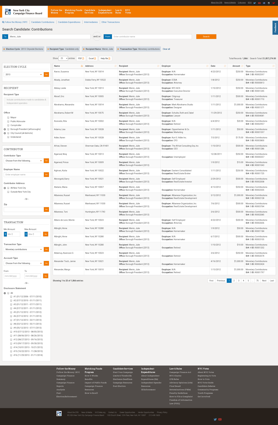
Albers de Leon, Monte (64, 220)
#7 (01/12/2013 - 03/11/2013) (27, 320)
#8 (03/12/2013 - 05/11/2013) (27, 324)
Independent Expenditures (105, 11)
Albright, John (60, 245)
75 (257, 280)
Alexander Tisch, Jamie (65, 261)
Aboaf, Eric (59, 96)
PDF (80, 58)
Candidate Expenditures (69, 22)
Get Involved (204, 396)
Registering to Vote (207, 376)
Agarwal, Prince (61, 162)
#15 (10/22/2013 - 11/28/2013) (28, 351)
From (6, 271)
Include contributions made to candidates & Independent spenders (26, 101)
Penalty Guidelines (178, 393)
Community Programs (208, 389)
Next (264, 280)
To (25, 271)
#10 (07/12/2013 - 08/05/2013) (28, 332)
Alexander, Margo (62, 269)
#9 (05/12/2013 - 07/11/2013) (27, 328)
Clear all (166, 49)
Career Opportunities (127, 412)
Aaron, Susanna (61, 71)
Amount (236, 66)
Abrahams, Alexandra (64, 104)
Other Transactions (110, 22)
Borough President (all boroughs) (26, 129)
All (12, 293)
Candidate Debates (206, 386)
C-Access (242, 3)
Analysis (60, 389)
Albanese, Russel (62, 195)
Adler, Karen (59, 137)
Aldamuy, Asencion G (63, 253)
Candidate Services (89, 11)
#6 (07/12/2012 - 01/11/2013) (27, 316)
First (211, 280)
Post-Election (119, 386)
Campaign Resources (122, 382)
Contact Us (112, 412)
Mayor (13, 117)
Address (89, 66)
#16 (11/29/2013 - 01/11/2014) (28, 355)
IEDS (250, 3)
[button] (24, 74)
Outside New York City (21, 192)
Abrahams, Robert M (63, 113)
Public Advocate (18, 121)
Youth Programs (205, 393)
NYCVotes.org (100, 412)
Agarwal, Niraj (60, 154)
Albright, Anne (60, 228)
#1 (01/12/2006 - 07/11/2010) (27, 296)
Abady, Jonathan (62, 80)
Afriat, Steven (60, 146)
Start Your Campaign (123, 372)
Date (213, 66)
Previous (221, 280)
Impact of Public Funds (96, 382)
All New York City (18, 188)
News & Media (230, 3)
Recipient (123, 66)
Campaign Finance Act (180, 372)
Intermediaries (91, 22)
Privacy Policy (162, 412)
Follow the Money (56, 11)
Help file (104, 58)
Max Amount (30, 229)
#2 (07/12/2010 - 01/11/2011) (27, 300)
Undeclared (16, 137)
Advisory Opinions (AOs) (180, 382)
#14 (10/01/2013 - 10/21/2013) (28, 347)
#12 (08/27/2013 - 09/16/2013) (28, 339)
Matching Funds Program (73, 11)
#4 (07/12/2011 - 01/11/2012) (27, 308)
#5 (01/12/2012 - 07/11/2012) (27, 312)
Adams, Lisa (59, 129)
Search (206, 36)
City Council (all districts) (22, 133)
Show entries (64, 58)
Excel (91, 58)
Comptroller (16, 125)
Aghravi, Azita (60, 170)
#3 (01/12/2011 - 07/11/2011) (27, 304)
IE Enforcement (148, 389)
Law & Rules (118, 11)
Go (46, 74)
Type (248, 66)
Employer (166, 66)
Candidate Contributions (42, 22)
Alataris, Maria (60, 187)
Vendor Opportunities (146, 412)
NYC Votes (128, 11)
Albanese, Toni (61, 212)
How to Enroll (91, 393)
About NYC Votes (206, 372)
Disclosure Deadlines (122, 379)
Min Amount (9, 229)
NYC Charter (175, 376)
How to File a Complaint (181, 396)
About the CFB (216, 3)
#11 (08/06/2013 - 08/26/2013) (28, 335)
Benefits (88, 379)
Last (272, 280)
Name (57, 66)
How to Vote (204, 379)
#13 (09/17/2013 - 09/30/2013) (28, 343)
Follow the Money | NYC (16, 22)
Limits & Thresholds (122, 376)
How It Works (91, 376)
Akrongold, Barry (61, 179)
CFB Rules (174, 379)
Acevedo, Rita (60, 121)
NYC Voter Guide (205, 382)
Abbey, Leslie (60, 88)
